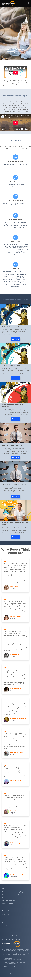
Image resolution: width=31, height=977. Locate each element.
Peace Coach (5, 920)
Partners (4, 923)
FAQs (3, 931)
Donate (6, 966)
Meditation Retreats (7, 903)
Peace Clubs (5, 926)
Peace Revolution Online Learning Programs (13, 892)
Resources (5, 929)
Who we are (5, 914)
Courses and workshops (8, 900)
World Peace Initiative (8, 957)
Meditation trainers (7, 917)
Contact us (14, 966)
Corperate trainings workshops (10, 898)
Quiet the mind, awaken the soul (11, 939)
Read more (15, 339)
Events (4, 906)
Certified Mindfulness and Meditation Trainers (14, 895)
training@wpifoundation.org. (13, 450)
